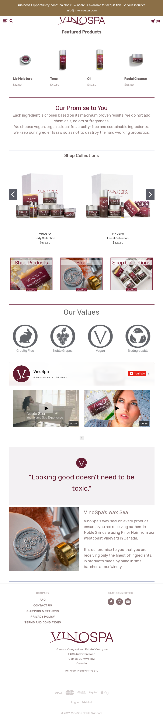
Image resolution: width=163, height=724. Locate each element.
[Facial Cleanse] (137, 60)
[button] (31, 274)
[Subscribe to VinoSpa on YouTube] (139, 373)
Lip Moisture (22, 79)
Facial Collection (118, 238)
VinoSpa (41, 371)
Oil (89, 79)
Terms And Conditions (42, 622)
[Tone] (63, 60)
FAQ (43, 599)
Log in (75, 702)
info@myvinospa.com (81, 10)
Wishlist (87, 702)
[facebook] (111, 601)
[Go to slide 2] (150, 194)
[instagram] (119, 601)
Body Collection (45, 238)
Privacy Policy (43, 616)
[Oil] (100, 60)
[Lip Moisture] (26, 60)
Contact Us (42, 605)
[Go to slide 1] (13, 194)
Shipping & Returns (43, 611)
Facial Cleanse (135, 79)
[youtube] (128, 601)
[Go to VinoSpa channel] (21, 373)
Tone (54, 79)
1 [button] (81, 437)
